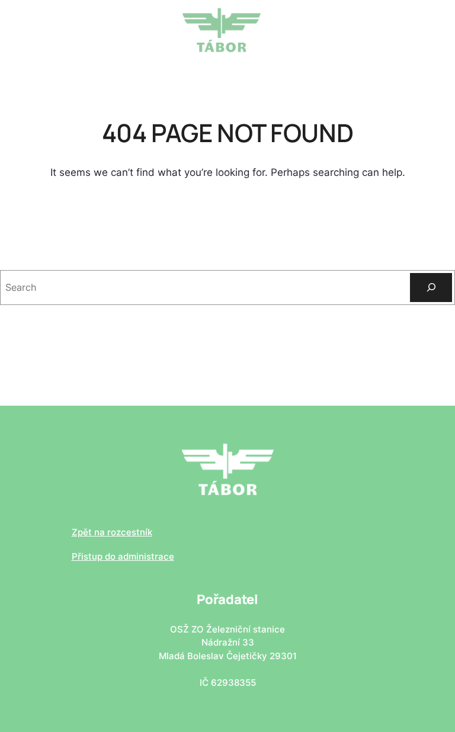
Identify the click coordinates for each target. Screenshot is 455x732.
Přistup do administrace (123, 556)
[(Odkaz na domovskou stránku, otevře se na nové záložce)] (222, 29)
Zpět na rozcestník (112, 532)
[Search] (431, 287)
